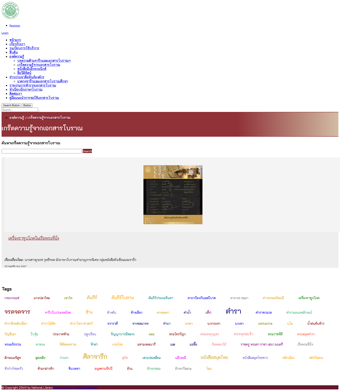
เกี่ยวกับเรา (17, 44)
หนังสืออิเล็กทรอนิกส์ (31, 69)
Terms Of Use (63, 387)
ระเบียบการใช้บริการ (24, 48)
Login (5, 33)
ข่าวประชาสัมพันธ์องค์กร (26, 77)
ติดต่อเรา (15, 93)
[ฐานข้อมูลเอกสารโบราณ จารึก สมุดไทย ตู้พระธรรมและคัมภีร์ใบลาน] (10, 18)
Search (87, 151)
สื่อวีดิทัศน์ (24, 73)
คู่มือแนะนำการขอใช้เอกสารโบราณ (34, 98)
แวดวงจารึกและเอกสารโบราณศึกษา (42, 81)
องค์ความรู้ (16, 56)
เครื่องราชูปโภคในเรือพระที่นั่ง (33, 238)
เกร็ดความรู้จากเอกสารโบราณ (38, 65)
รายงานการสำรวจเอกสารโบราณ (32, 85)
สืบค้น (13, 52)
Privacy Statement (85, 387)
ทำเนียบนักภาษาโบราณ (25, 89)
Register (14, 25)
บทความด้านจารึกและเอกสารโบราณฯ (43, 60)
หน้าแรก (15, 40)
